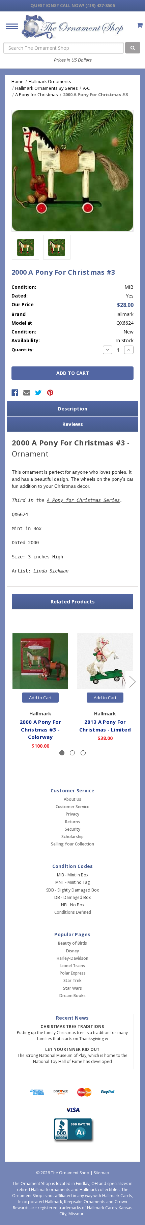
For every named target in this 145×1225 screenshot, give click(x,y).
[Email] (26, 392)
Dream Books (72, 995)
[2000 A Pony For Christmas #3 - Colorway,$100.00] (40, 661)
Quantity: (22, 350)
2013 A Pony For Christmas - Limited (105, 725)
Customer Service (72, 806)
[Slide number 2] (72, 752)
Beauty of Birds (72, 943)
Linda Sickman (50, 571)
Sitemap (101, 1173)
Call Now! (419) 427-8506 (72, 5)
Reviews (72, 424)
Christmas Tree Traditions (72, 1026)
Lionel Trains (72, 966)
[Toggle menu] (9, 26)
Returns (72, 822)
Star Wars (72, 988)
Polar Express (73, 973)
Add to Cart (40, 698)
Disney (72, 951)
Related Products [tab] (73, 601)
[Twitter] (38, 392)
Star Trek (72, 980)
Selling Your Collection (72, 844)
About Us (72, 799)
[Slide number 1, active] (61, 752)
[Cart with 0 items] (140, 25)
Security (72, 829)
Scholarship (72, 836)
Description (72, 408)
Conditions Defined (72, 912)
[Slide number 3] (83, 752)
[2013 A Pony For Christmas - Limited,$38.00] (105, 661)
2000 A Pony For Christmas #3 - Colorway (40, 729)
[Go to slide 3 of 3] (13, 681)
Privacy (72, 814)
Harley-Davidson (72, 958)
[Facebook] (14, 392)
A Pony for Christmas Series (83, 500)
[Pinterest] (50, 392)
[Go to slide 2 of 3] (132, 681)
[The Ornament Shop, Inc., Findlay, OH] (72, 1131)
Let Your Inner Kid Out (72, 1049)
